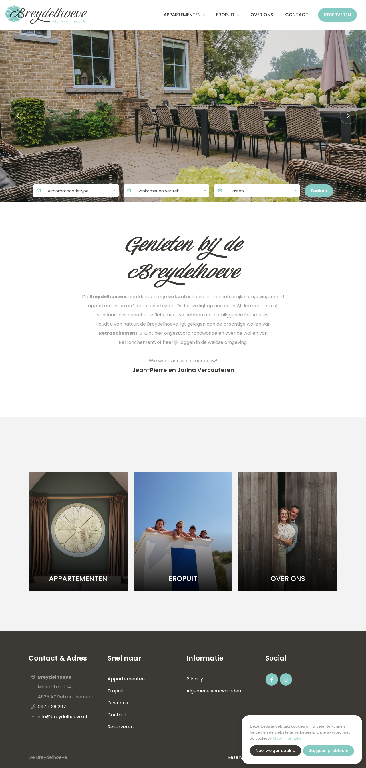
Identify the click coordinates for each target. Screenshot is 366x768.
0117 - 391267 (52, 706)
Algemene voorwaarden (213, 691)
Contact (296, 14)
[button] (204, 14)
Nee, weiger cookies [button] (276, 750)
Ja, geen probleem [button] (328, 750)
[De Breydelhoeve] (46, 14)
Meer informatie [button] (287, 738)
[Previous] (17, 115)
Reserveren (337, 14)
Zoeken (319, 191)
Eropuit (225, 14)
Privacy (194, 679)
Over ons (262, 14)
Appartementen (182, 14)
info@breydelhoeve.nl (62, 716)
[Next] (348, 115)
